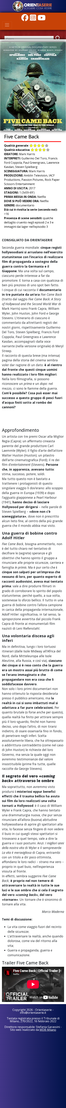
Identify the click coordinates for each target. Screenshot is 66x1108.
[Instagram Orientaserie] (33, 19)
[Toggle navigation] (7, 24)
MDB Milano (48, 1030)
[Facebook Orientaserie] (25, 19)
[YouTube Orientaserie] (41, 19)
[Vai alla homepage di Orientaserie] (32, 6)
